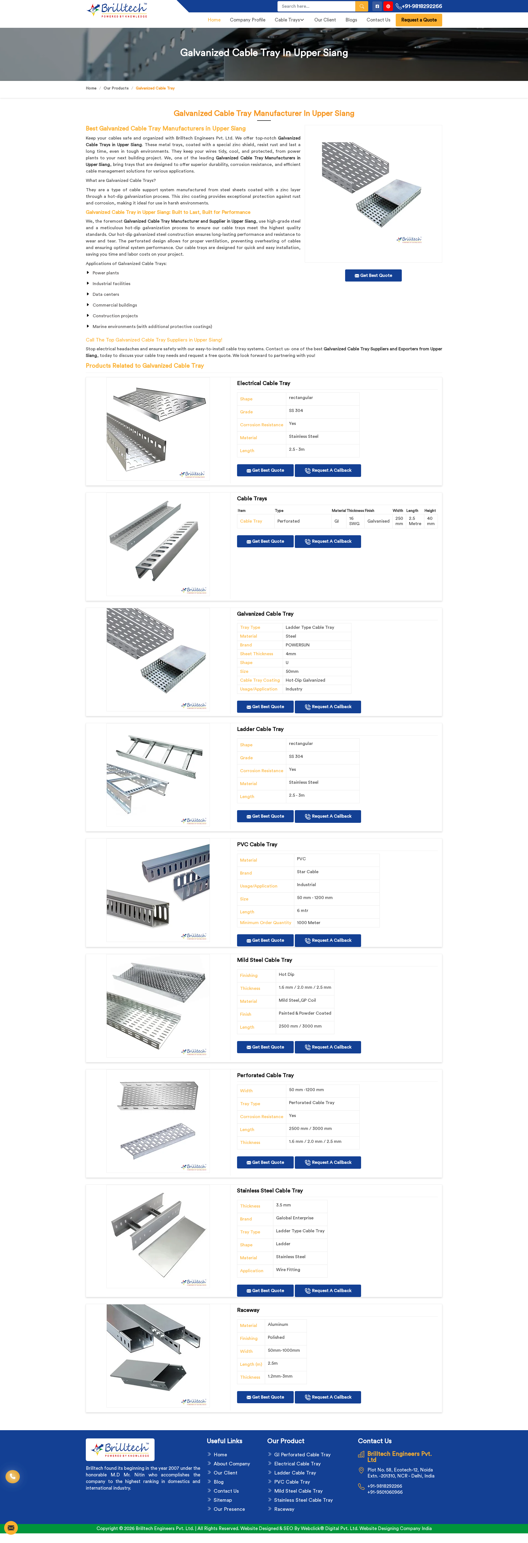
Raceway (284, 1509)
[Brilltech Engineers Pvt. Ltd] (128, 10)
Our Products (116, 88)
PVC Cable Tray (292, 1481)
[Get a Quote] (11, 1528)
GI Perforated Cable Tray (302, 1454)
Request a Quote (419, 20)
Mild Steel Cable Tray (298, 1491)
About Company (232, 1463)
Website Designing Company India (395, 1528)
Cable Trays (287, 20)
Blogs (351, 20)
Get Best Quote (267, 470)
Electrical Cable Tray (297, 1463)
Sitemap (223, 1500)
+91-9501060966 (385, 1492)
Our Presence (229, 1509)
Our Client (325, 20)
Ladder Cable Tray (295, 1472)
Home (214, 20)
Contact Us (379, 20)
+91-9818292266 (422, 6)
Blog (219, 1481)
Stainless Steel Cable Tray (303, 1500)
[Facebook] (377, 6)
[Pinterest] (388, 6)
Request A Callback (331, 470)
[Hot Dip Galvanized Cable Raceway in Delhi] (158, 429)
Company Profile (247, 20)
